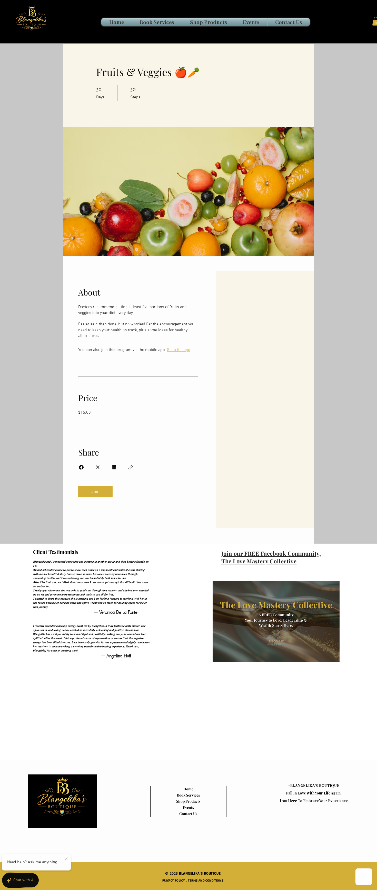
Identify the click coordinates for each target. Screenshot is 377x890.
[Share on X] (98, 467)
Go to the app (178, 350)
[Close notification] (66, 859)
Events (188, 807)
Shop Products (188, 801)
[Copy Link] (130, 467)
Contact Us (188, 813)
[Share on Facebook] (81, 467)
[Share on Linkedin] (114, 467)
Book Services (188, 795)
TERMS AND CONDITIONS (205, 880)
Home (188, 789)
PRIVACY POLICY (173, 880)
